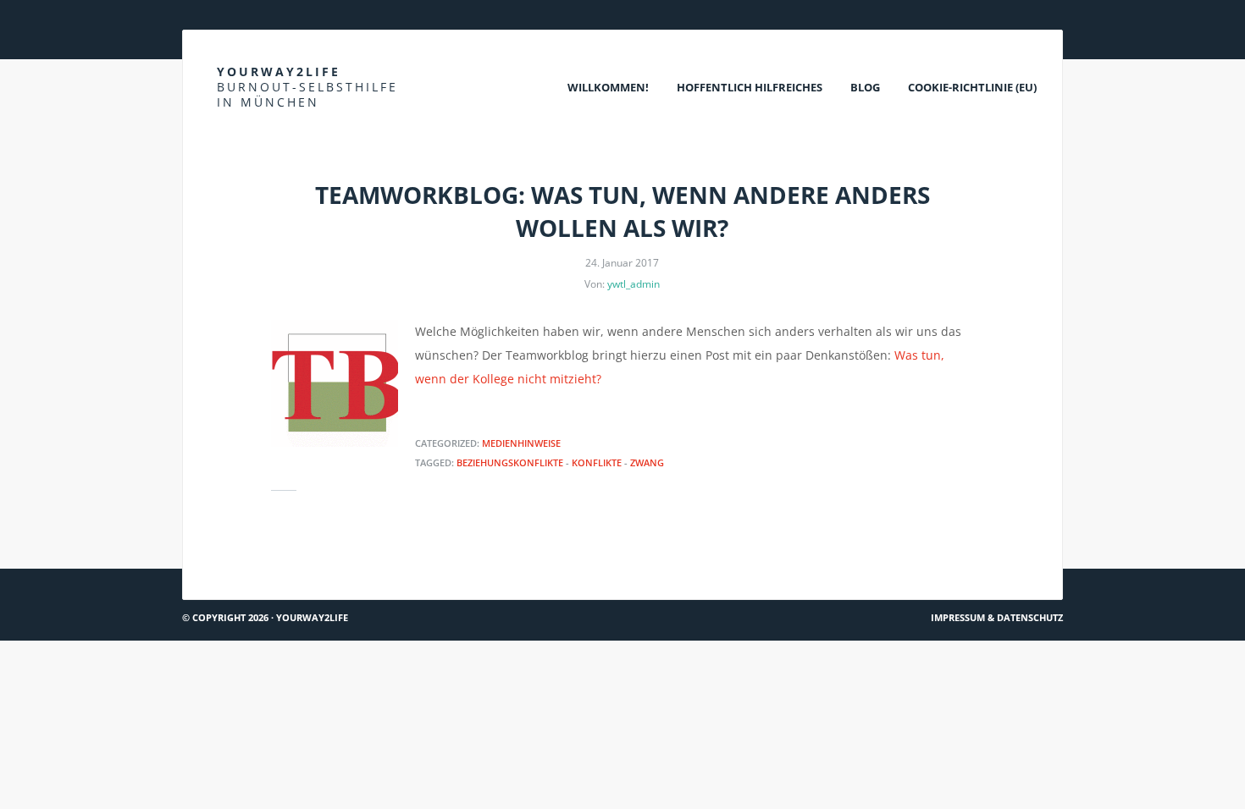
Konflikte (597, 462)
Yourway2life (307, 86)
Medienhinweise (521, 443)
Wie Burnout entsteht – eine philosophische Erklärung (891, 562)
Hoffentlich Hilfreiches (749, 87)
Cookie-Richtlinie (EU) (972, 87)
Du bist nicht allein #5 (260, 562)
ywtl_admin (633, 284)
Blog (865, 87)
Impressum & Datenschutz (997, 617)
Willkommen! (608, 87)
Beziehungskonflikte (509, 462)
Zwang (647, 462)
